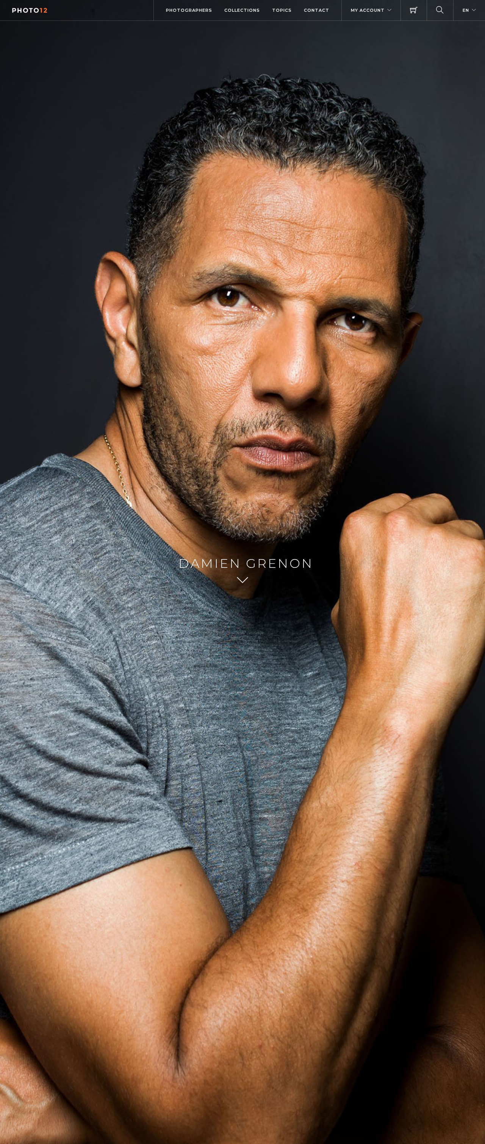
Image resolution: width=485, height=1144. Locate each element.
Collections (242, 10)
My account (368, 10)
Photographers (189, 10)
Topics (282, 10)
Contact (316, 10)
